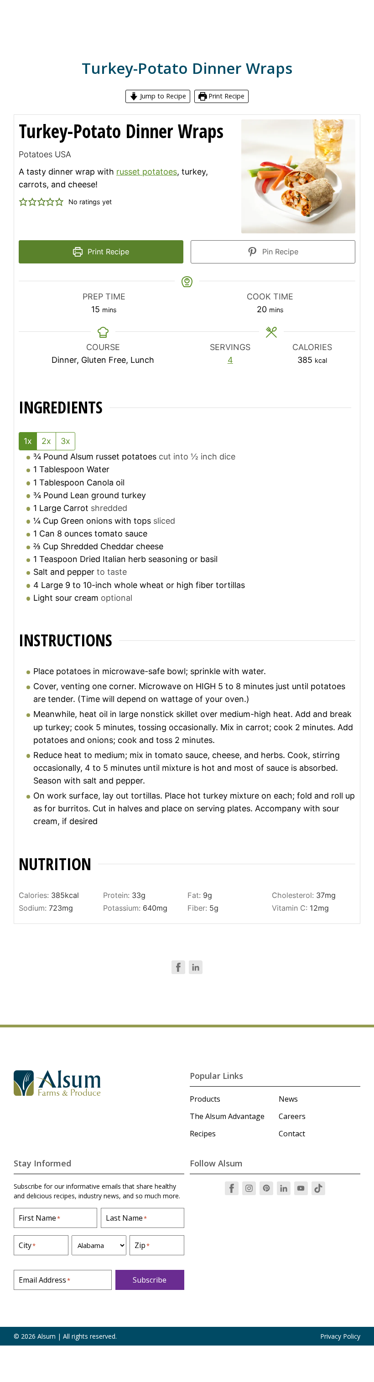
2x (46, 441)
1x (28, 441)
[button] (23, 202)
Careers (292, 1116)
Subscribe (149, 1280)
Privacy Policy (340, 1336)
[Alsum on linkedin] (284, 1188)
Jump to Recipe (162, 96)
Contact (292, 1134)
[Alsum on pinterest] (266, 1188)
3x (65, 441)
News (288, 1099)
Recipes (203, 1134)
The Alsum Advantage (227, 1116)
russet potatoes (146, 171)
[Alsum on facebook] (232, 1188)
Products (205, 1099)
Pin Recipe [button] (279, 251)
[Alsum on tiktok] (318, 1188)
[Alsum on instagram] (249, 1188)
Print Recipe (225, 96)
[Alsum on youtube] (301, 1188)
